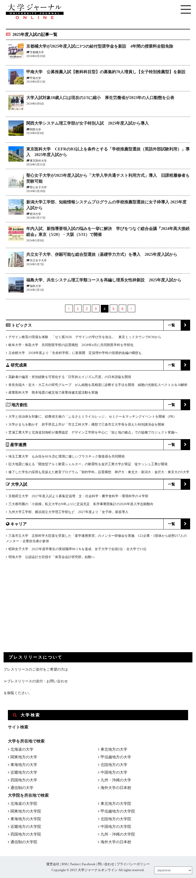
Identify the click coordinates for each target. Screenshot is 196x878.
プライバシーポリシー (133, 864)
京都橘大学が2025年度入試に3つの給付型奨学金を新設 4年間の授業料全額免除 (99, 46)
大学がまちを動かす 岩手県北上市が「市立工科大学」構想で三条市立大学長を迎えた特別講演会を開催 (86, 424)
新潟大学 (35, 213)
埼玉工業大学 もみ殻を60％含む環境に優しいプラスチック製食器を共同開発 (66, 456)
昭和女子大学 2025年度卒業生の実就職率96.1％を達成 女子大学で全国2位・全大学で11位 (77, 549)
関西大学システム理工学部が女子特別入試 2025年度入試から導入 (87, 123)
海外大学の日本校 (116, 788)
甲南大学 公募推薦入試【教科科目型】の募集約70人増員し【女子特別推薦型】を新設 (106, 72)
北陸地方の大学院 (116, 819)
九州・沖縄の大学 (116, 780)
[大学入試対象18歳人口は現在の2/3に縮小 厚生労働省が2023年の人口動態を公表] (16, 103)
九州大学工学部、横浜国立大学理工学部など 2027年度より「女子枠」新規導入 (68, 512)
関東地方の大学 (23, 757)
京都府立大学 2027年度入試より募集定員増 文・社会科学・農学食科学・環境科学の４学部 (78, 496)
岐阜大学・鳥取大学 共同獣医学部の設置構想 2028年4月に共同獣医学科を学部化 (70, 345)
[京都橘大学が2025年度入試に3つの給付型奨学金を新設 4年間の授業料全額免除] (16, 52)
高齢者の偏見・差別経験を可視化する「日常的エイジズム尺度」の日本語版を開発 (69, 377)
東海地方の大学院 (25, 819)
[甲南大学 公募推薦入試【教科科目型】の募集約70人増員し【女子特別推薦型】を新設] (16, 77)
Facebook (88, 864)
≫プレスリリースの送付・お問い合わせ (36, 681)
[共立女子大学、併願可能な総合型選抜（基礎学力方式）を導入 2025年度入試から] (16, 260)
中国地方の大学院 (116, 827)
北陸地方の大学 (114, 765)
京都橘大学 (37, 52)
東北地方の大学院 (116, 804)
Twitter (75, 864)
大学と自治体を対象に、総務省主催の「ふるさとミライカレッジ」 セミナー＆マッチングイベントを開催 (86, 416)
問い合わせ (106, 864)
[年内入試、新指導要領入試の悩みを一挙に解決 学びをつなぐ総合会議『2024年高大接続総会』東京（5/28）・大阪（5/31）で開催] (16, 234)
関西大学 (35, 129)
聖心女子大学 (38, 187)
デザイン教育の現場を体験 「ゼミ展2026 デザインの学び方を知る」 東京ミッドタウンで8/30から (84, 337)
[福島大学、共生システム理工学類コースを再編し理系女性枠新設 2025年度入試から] (16, 285)
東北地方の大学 (114, 749)
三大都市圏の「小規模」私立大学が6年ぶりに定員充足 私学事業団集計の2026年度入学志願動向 (80, 504)
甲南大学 (35, 78)
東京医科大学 (38, 160)
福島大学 (35, 285)
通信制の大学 (21, 788)
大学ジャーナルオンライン (98, 870)
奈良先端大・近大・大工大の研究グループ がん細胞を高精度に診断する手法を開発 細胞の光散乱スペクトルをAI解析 (98, 385)
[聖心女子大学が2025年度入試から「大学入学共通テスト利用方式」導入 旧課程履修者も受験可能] (16, 181)
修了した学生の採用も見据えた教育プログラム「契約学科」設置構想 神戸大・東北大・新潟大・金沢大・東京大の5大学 (98, 472)
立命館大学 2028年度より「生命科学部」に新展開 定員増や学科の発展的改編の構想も (75, 353)
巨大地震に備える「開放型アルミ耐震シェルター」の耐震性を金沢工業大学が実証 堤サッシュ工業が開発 (88, 464)
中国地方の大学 (114, 772)
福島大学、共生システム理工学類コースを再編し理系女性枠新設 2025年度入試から (103, 280)
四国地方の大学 (23, 780)
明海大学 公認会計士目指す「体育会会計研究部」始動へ (51, 557)
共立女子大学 (38, 260)
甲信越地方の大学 (116, 757)
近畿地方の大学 (23, 772)
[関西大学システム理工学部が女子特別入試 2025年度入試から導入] (16, 129)
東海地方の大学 (23, 765)
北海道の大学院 (23, 804)
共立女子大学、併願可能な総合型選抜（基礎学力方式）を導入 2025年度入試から (101, 254)
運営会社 (52, 864)
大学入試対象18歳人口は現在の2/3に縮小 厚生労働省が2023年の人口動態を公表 (100, 97)
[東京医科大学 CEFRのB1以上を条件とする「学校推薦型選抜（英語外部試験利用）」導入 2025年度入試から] (16, 154)
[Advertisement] (42, 610)
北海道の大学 (21, 749)
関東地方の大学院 (25, 811)
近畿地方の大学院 (25, 827)
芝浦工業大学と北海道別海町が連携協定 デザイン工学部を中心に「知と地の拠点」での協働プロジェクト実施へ (93, 432)
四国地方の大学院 (25, 834)
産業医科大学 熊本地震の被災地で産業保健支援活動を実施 (53, 392)
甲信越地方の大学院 (118, 811)
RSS (65, 864)
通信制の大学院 (23, 842)
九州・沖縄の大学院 (118, 834)
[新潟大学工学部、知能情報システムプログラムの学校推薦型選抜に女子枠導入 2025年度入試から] (16, 207)
